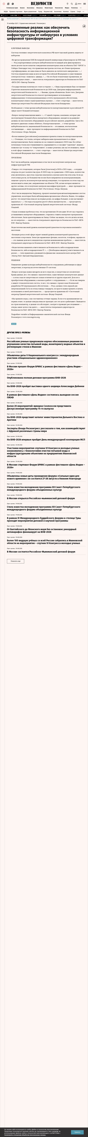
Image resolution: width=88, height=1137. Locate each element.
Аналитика (57, 12)
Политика (74, 8)
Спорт (79, 12)
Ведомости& (48, 12)
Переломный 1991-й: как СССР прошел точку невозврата (40, 19)
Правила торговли (15, 12)
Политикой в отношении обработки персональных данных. (25, 1135)
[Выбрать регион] (67, 4)
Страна (72, 12)
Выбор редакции (13, 19)
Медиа (67, 8)
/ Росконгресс (41, 23)
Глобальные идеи (12, 8)
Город (40, 12)
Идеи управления (30, 12)
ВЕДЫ (6, 12)
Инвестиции (49, 8)
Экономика (30, 8)
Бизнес (22, 8)
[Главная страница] (41, 4)
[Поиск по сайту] (72, 4)
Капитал (66, 12)
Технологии (59, 8)
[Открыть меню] (84, 4)
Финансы (39, 8)
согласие (55, 1131)
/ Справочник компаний (27, 23)
